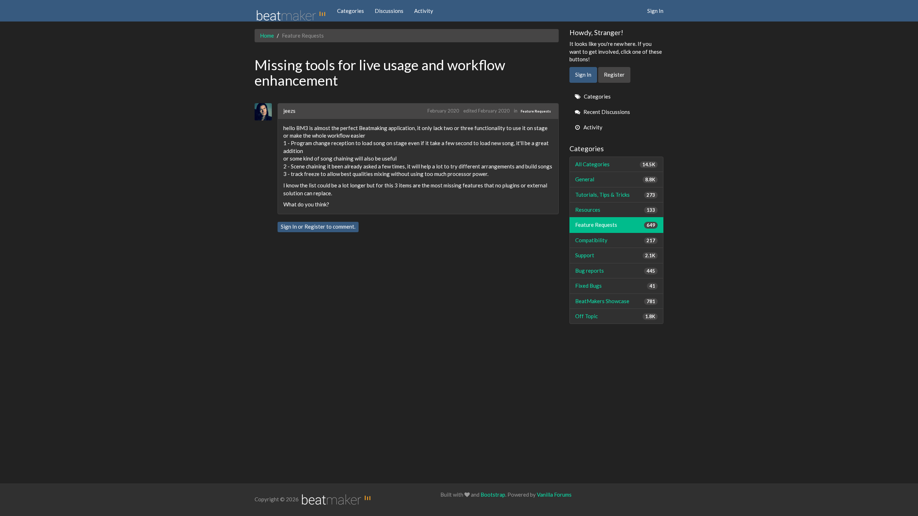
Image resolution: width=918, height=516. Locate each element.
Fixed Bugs (615, 285)
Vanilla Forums (554, 494)
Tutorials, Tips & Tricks (615, 194)
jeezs (289, 111)
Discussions (389, 11)
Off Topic (615, 316)
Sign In (655, 11)
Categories (350, 11)
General (615, 179)
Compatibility (615, 240)
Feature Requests (536, 111)
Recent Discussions (606, 112)
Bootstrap (493, 494)
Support (615, 255)
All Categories (615, 164)
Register (314, 226)
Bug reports (615, 270)
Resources (615, 209)
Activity (423, 11)
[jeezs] (266, 111)
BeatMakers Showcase (615, 301)
